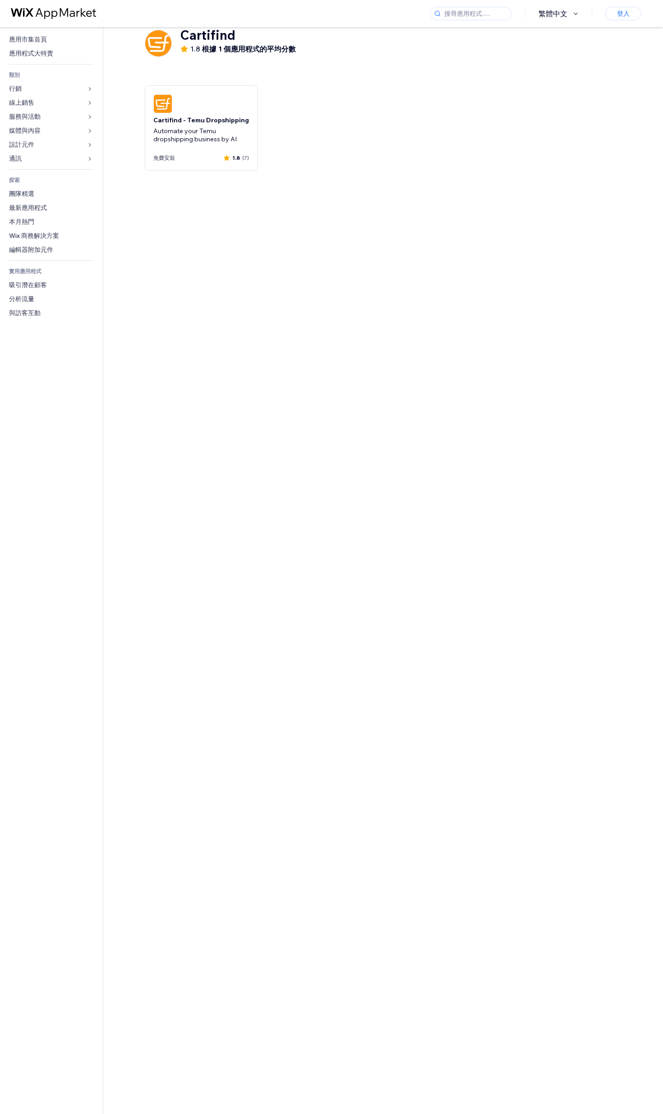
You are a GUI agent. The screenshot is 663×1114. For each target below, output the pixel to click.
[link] (51, 39)
